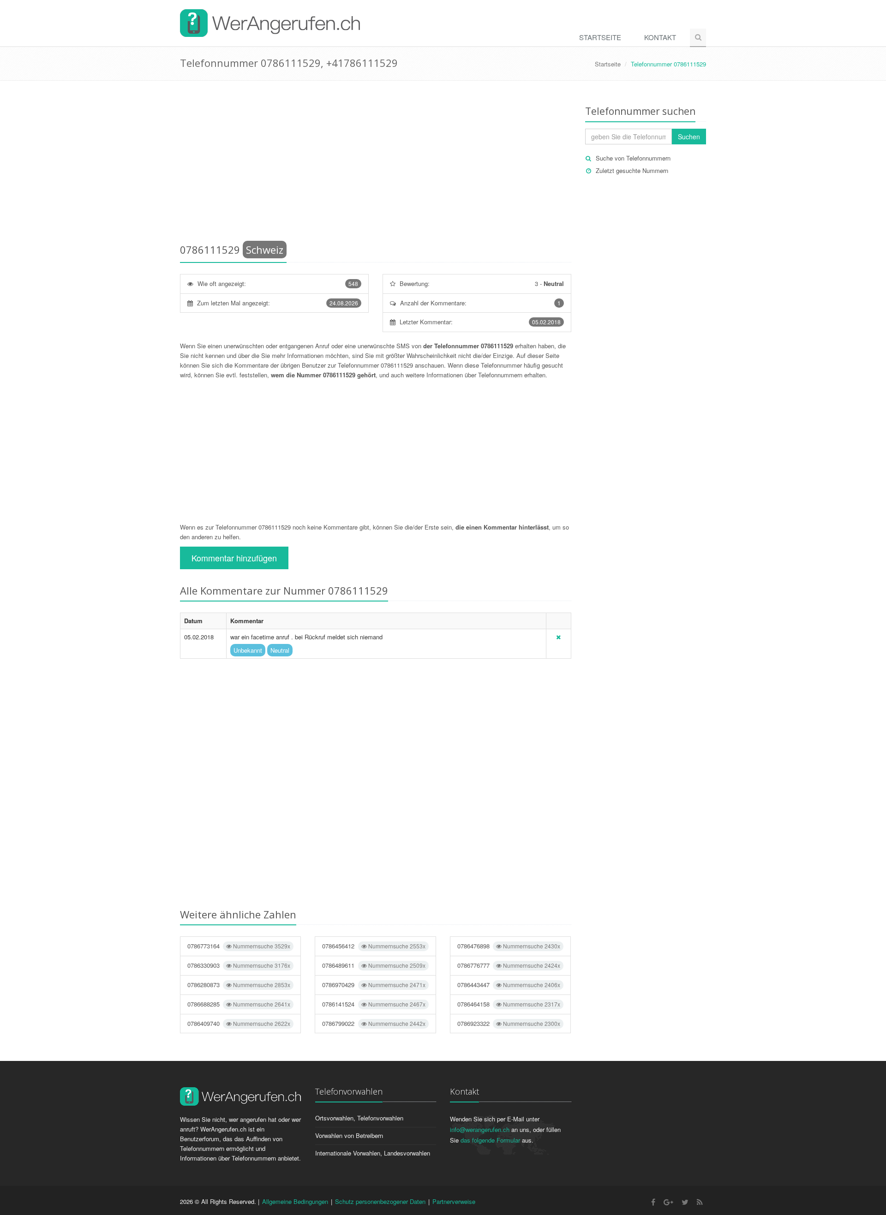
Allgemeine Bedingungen (295, 1201)
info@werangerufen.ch (479, 1129)
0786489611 (373, 965)
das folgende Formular (490, 1140)
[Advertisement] (375, 163)
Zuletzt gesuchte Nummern (632, 170)
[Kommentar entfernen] (558, 636)
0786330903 (238, 965)
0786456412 (373, 945)
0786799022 (373, 1023)
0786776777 (508, 965)
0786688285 (238, 1004)
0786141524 (373, 1004)
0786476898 (508, 945)
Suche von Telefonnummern (633, 158)
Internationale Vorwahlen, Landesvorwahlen (372, 1153)
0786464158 (508, 1004)
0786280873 (238, 984)
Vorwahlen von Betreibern (349, 1135)
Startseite (600, 37)
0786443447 (508, 984)
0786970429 (373, 984)
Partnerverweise (453, 1201)
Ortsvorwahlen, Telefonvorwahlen (359, 1118)
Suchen (689, 136)
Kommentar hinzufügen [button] (234, 558)
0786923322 (508, 1023)
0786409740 (238, 1023)
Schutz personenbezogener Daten (380, 1201)
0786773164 (238, 945)
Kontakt (660, 37)
